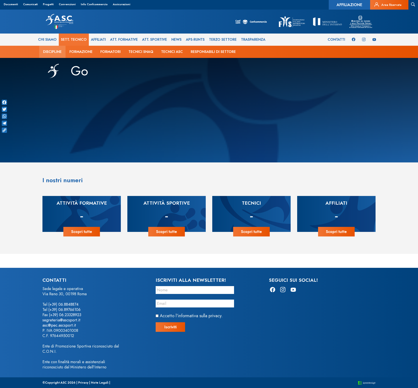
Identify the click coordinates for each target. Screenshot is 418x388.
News (176, 39)
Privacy (83, 382)
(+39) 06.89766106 (64, 309)
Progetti (48, 4)
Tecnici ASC (172, 51)
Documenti (11, 4)
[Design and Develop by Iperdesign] (367, 383)
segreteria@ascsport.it (61, 320)
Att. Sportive (154, 39)
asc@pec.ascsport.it (59, 325)
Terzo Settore (223, 39)
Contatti (336, 39)
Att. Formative (124, 39)
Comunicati (30, 4)
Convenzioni (67, 4)
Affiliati (98, 39)
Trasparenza (253, 39)
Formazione (81, 51)
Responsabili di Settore (213, 51)
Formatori (110, 51)
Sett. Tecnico (74, 39)
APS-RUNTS (195, 39)
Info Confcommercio (94, 4)
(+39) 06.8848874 (63, 304)
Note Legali (99, 382)
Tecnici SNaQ (140, 51)
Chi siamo (47, 39)
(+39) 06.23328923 (65, 315)
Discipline (52, 51)
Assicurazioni (121, 4)
